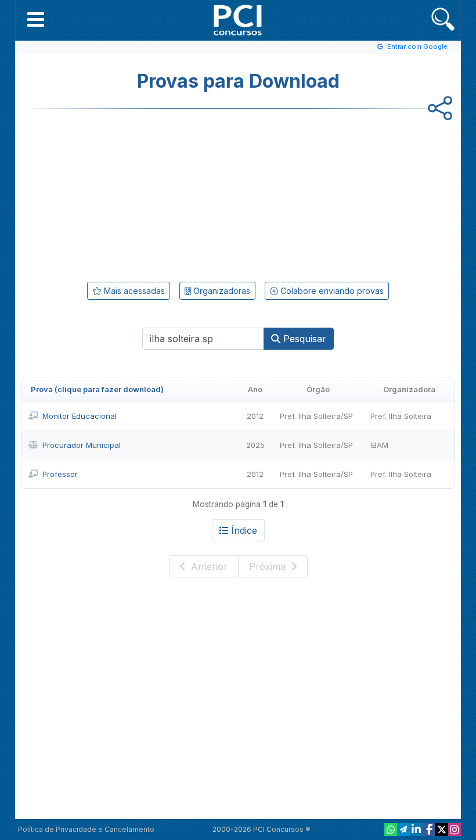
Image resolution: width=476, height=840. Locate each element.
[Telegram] (403, 829)
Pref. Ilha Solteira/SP (316, 416)
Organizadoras (220, 291)
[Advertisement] (143, 192)
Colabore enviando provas (331, 291)
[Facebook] (429, 829)
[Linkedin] (416, 829)
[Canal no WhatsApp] (390, 829)
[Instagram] (454, 829)
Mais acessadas (133, 291)
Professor (60, 474)
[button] (36, 19)
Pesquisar (303, 338)
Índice (244, 530)
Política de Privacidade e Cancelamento (86, 829)
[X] (441, 829)
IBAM (379, 445)
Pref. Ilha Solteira (400, 416)
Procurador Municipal (81, 445)
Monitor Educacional (79, 416)
